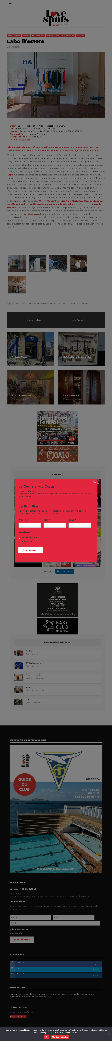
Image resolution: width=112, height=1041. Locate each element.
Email (72, 520)
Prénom (23, 520)
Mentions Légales (60, 1037)
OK (46, 1037)
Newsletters (25, 532)
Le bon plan (26, 541)
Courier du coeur (29, 538)
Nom (46, 520)
